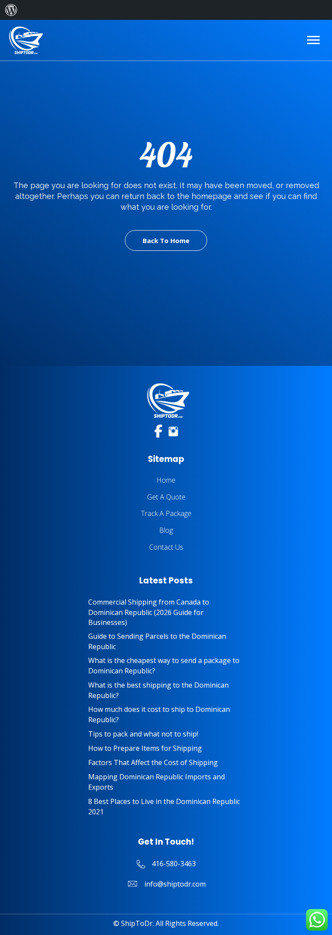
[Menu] (313, 40)
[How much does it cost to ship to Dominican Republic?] (166, 714)
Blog (166, 530)
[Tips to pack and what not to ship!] (166, 734)
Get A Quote (166, 497)
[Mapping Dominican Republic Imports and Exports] (166, 782)
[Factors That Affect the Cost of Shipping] (166, 763)
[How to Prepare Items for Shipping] (166, 748)
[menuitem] (11, 10)
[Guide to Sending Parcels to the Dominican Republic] (166, 641)
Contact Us (166, 547)
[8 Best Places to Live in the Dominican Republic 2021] (166, 806)
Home (166, 480)
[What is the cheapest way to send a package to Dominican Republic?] (166, 665)
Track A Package (166, 513)
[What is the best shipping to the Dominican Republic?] (166, 690)
